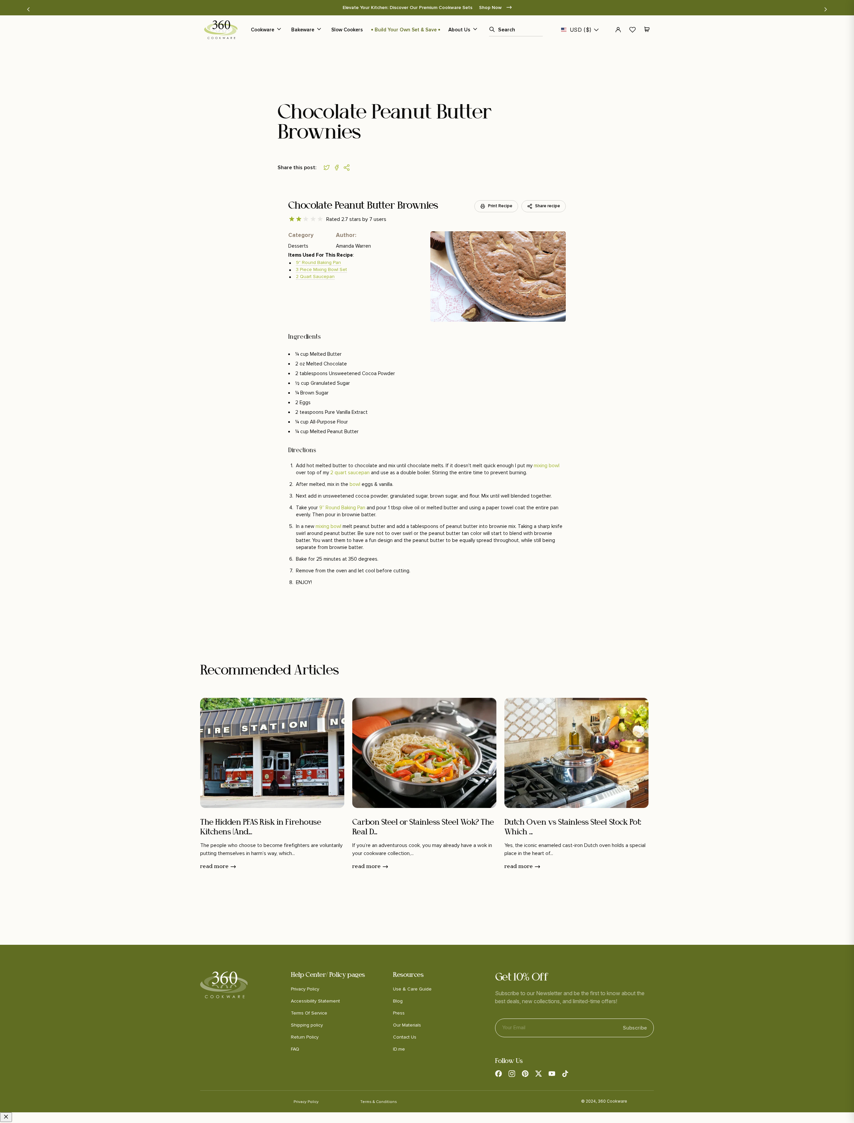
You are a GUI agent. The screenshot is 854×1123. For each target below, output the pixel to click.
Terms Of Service (309, 1013)
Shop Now (491, 7)
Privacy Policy (305, 989)
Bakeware (302, 30)
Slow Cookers (347, 30)
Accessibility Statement (315, 1001)
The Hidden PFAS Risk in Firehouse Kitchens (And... (260, 827)
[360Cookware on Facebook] (498, 1073)
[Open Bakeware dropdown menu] (319, 30)
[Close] (6, 1117)
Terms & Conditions (378, 1101)
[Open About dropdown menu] (475, 30)
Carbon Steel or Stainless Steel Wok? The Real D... (423, 827)
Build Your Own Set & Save (406, 30)
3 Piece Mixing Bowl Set (321, 269)
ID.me (399, 1049)
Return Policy (305, 1037)
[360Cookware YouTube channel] (551, 1073)
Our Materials (407, 1025)
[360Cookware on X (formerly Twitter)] (538, 1073)
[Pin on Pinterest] (348, 167)
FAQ (295, 1049)
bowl (355, 484)
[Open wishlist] (632, 29)
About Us (459, 30)
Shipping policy (307, 1025)
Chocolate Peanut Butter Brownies (363, 206)
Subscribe (635, 1028)
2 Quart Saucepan (315, 276)
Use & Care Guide (412, 989)
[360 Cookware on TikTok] (565, 1073)
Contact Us (404, 1037)
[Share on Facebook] (338, 167)
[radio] (291, 219)
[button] (28, 9)
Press (399, 1013)
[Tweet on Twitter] (328, 167)
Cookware (262, 30)
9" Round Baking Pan (318, 262)
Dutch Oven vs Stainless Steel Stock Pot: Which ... (572, 827)
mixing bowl (546, 465)
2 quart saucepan (350, 472)
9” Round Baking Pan (342, 507)
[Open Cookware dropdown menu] (279, 30)
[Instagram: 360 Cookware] (511, 1073)
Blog (398, 1001)
